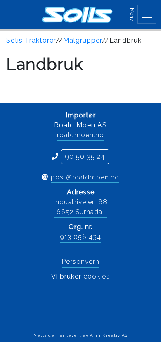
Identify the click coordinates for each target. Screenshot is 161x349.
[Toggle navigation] (146, 14)
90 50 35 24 (85, 156)
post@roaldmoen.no (85, 177)
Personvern (80, 261)
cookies (96, 276)
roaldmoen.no (80, 135)
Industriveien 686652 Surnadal (80, 207)
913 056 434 (80, 237)
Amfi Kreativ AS (109, 335)
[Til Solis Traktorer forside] (77, 14)
